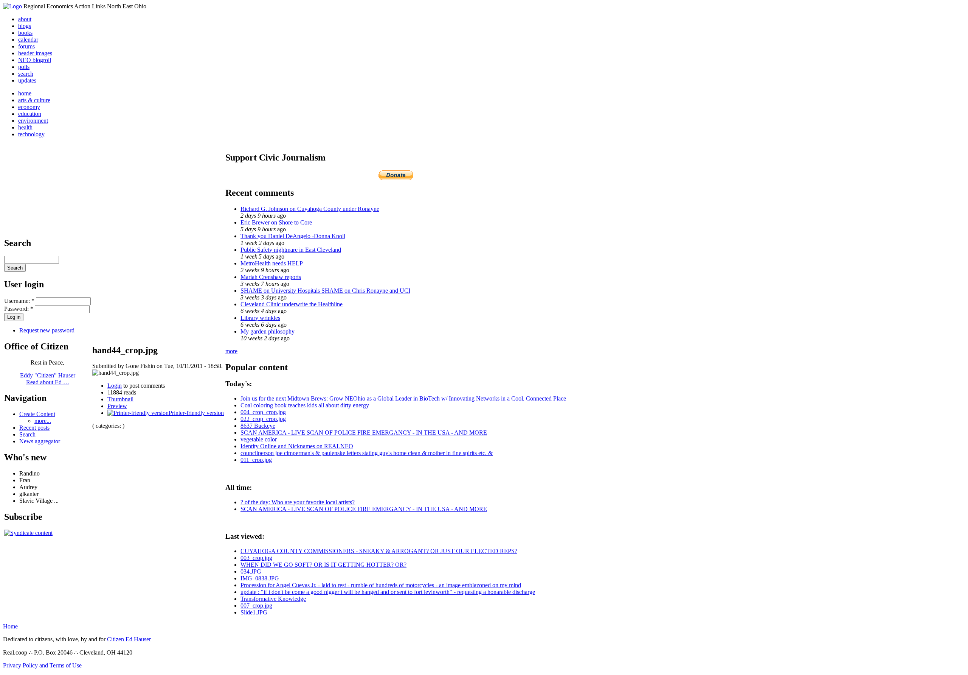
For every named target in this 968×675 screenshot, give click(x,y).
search (25, 73)
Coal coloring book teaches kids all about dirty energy (304, 405)
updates (27, 80)
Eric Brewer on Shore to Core (276, 222)
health (25, 127)
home (24, 93)
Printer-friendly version (196, 413)
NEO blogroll (34, 60)
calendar (28, 39)
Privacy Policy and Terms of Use (42, 665)
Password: (18, 309)
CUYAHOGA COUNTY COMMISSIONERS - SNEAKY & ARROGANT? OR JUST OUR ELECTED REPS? (378, 551)
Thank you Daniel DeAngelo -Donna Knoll (292, 236)
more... (42, 421)
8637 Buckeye (257, 425)
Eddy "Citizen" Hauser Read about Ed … (47, 378)
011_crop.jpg (256, 460)
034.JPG (250, 571)
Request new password (46, 330)
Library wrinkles (260, 318)
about (24, 19)
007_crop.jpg (256, 605)
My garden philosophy (267, 331)
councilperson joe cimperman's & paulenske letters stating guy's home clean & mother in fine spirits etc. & (366, 453)
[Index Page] (12, 6)
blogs (24, 26)
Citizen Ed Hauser (129, 639)
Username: (19, 301)
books (25, 33)
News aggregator (39, 441)
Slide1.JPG (253, 612)
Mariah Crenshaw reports (270, 277)
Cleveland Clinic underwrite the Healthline (291, 304)
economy (29, 107)
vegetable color (258, 439)
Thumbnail (120, 399)
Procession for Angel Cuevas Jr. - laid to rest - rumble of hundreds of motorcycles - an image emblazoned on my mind (380, 585)
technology (31, 134)
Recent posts (34, 427)
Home (10, 626)
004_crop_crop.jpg (263, 412)
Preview (117, 406)
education (29, 114)
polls (23, 67)
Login (114, 385)
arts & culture (34, 100)
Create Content (37, 414)
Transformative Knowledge (273, 598)
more (231, 351)
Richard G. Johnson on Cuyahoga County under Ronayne (309, 209)
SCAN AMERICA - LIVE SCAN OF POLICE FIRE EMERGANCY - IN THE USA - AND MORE (363, 432)
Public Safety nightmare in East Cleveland (290, 249)
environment (33, 120)
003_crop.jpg (256, 558)
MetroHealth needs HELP (271, 263)
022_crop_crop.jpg (263, 419)
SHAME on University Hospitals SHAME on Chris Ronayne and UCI (325, 290)
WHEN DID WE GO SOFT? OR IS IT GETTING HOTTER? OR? (323, 564)
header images (35, 53)
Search (27, 434)
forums (26, 46)
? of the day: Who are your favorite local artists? (297, 502)
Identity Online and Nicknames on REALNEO (296, 446)
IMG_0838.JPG (259, 578)
